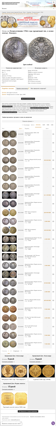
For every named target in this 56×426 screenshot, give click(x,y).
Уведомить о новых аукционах (29, 411)
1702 (42, 12)
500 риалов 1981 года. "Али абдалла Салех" (14, 379)
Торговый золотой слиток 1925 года (14, 407)
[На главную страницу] (10, 3)
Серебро (29, 12)
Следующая (16, 351)
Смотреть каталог (7, 361)
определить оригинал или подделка (39, 107)
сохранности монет (7, 106)
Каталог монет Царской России (14, 12)
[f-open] (53, 423)
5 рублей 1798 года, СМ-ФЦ (41, 379)
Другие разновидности (28, 98)
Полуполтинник (36, 12)
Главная (4, 12)
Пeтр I (24, 12)
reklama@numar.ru (15, 419)
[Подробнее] (9, 134)
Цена (47, 128)
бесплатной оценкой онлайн (9, 112)
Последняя (21, 351)
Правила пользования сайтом (37, 416)
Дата (20, 128)
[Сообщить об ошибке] (53, 134)
